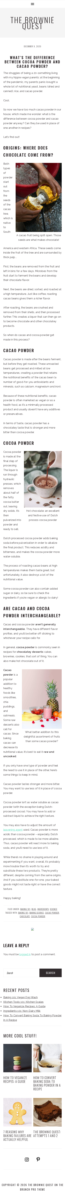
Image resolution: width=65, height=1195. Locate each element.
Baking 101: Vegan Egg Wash (20, 997)
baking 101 (23, 912)
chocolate (25, 916)
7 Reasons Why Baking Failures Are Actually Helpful (17, 1135)
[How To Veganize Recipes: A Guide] (17, 1058)
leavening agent (13, 829)
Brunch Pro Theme (32, 1189)
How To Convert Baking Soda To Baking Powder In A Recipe (47, 1083)
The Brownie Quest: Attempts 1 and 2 (47, 1133)
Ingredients (43, 909)
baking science (37, 912)
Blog (34, 909)
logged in (25, 954)
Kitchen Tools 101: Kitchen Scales (23, 1001)
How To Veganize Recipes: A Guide (24, 1006)
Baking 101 (25, 909)
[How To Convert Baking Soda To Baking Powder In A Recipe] (47, 1058)
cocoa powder (38, 916)
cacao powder (52, 912)
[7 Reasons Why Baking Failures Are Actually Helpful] (17, 1112)
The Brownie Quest (32, 22)
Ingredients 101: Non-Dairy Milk (22, 1010)
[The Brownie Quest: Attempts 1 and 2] (47, 1112)
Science (53, 909)
